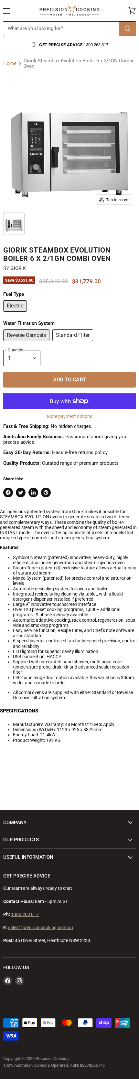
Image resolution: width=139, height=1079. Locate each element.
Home (9, 63)
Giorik (18, 268)
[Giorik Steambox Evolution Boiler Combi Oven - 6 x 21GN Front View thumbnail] (14, 223)
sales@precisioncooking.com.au (40, 927)
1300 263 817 (25, 914)
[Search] (127, 28)
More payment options (69, 416)
